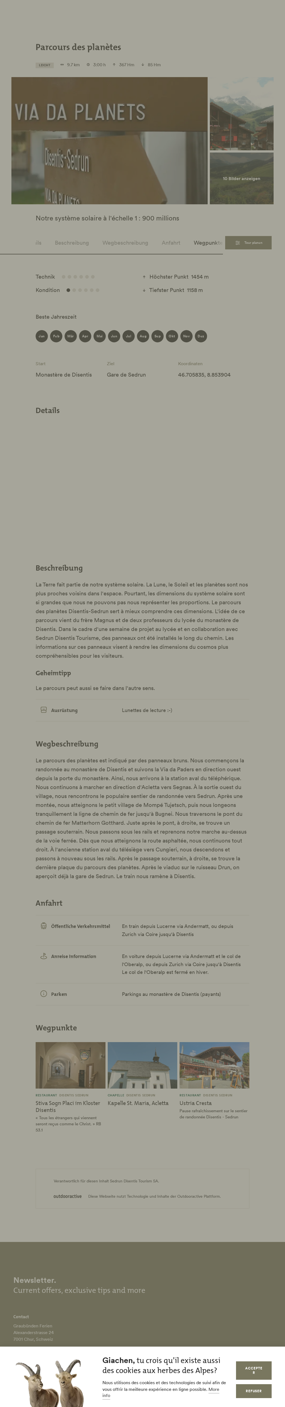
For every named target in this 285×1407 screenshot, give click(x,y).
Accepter (253, 1370)
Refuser (254, 1391)
